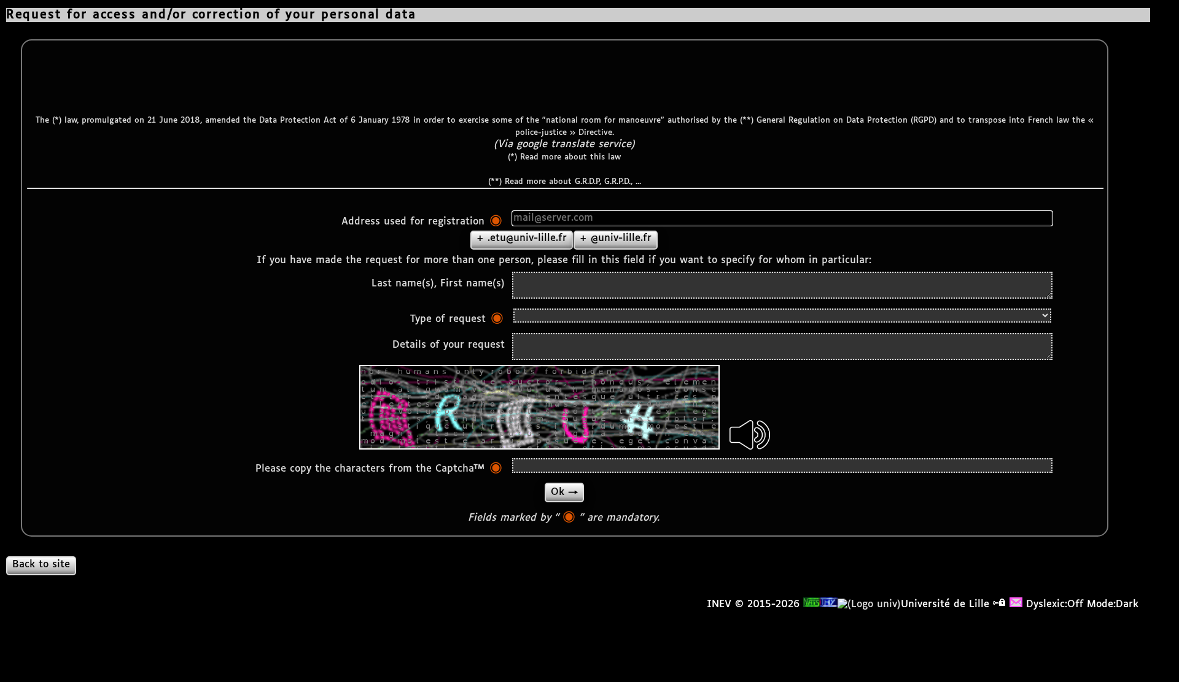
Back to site (41, 564)
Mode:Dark (1112, 604)
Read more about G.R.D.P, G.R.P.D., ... (573, 182)
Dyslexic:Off (1054, 604)
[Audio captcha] (750, 435)
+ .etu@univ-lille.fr (522, 238)
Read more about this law (570, 157)
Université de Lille (945, 604)
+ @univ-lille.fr (616, 238)
